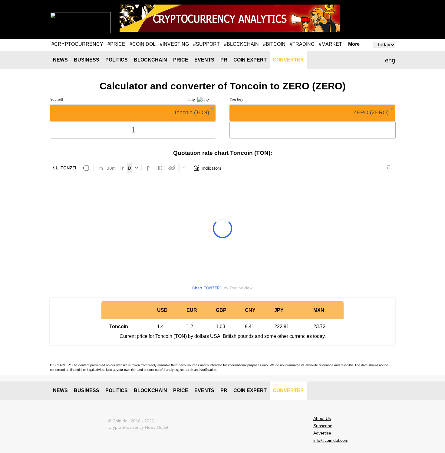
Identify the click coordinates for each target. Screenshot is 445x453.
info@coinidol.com (330, 440)
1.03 (220, 326)
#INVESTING (174, 44)
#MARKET (330, 44)
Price (180, 59)
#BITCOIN (274, 44)
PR (223, 59)
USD (162, 310)
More (354, 44)
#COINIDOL (143, 44)
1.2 (189, 326)
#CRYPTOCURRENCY (77, 44)
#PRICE (116, 44)
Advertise (322, 433)
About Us (322, 418)
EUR (191, 310)
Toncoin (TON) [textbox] (191, 112)
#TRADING (302, 44)
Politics (116, 59)
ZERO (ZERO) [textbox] (371, 112)
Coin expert (250, 59)
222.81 (281, 326)
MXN (318, 310)
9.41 (249, 326)
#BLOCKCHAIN (241, 44)
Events (204, 59)
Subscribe (322, 425)
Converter (288, 59)
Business (86, 59)
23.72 (319, 326)
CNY (250, 310)
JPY (279, 310)
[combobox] (133, 113)
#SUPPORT (206, 44)
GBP (221, 310)
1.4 (160, 326)
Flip (192, 99)
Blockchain (150, 59)
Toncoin (118, 326)
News (60, 59)
